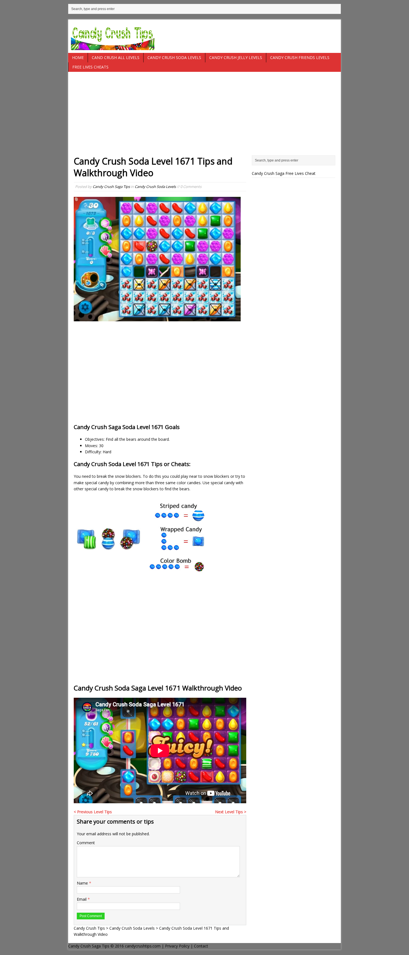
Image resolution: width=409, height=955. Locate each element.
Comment (86, 842)
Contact (201, 946)
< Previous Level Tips (93, 811)
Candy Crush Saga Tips (111, 186)
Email (82, 899)
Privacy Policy (177, 946)
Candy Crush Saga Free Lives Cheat (284, 173)
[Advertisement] (204, 116)
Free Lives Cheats (90, 67)
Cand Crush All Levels (115, 57)
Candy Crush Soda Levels (174, 57)
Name (83, 883)
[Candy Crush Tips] (204, 36)
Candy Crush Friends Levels (299, 57)
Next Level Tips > (230, 811)
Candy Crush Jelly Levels (235, 57)
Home (78, 57)
